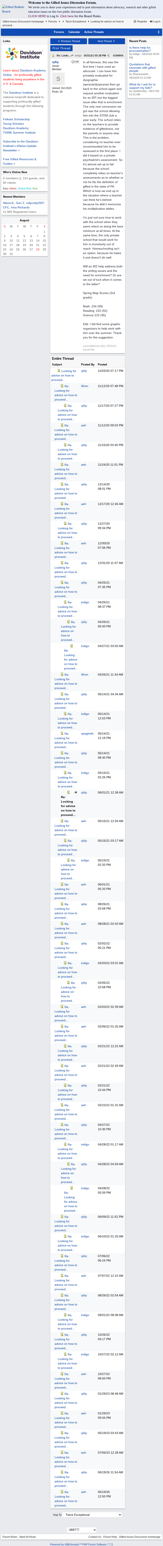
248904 (118, 55)
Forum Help (110, 1536)
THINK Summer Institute (19, 132)
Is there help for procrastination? (140, 49)
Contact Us (95, 1536)
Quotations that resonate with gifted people (142, 68)
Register (142, 21)
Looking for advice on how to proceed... (63, 375)
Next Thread (105, 41)
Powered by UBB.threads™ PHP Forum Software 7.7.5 (81, 1544)
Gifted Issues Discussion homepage (23, 21)
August (24, 220)
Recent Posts (137, 41)
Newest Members (14, 196)
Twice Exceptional (75, 21)
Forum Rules (10, 1536)
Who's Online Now (15, 172)
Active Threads (94, 32)
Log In (156, 21)
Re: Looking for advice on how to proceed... (68, 631)
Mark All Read (28, 1536)
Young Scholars (13, 123)
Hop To (57, 1514)
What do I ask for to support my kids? (142, 86)
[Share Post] (108, 55)
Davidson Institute (21, 92)
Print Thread (61, 48)
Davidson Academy (16, 128)
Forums (52, 21)
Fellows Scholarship (16, 119)
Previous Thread (70, 41)
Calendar (74, 32)
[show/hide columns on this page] (159, 32)
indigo (78, 55)
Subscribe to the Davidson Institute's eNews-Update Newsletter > (20, 146)
